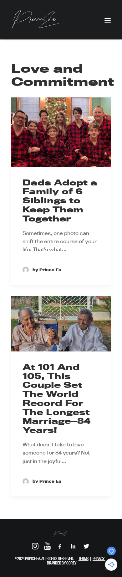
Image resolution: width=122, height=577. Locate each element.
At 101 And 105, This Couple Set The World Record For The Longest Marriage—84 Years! (56, 398)
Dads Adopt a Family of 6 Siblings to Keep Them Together (60, 200)
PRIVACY (99, 558)
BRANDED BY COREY (62, 562)
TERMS (84, 558)
